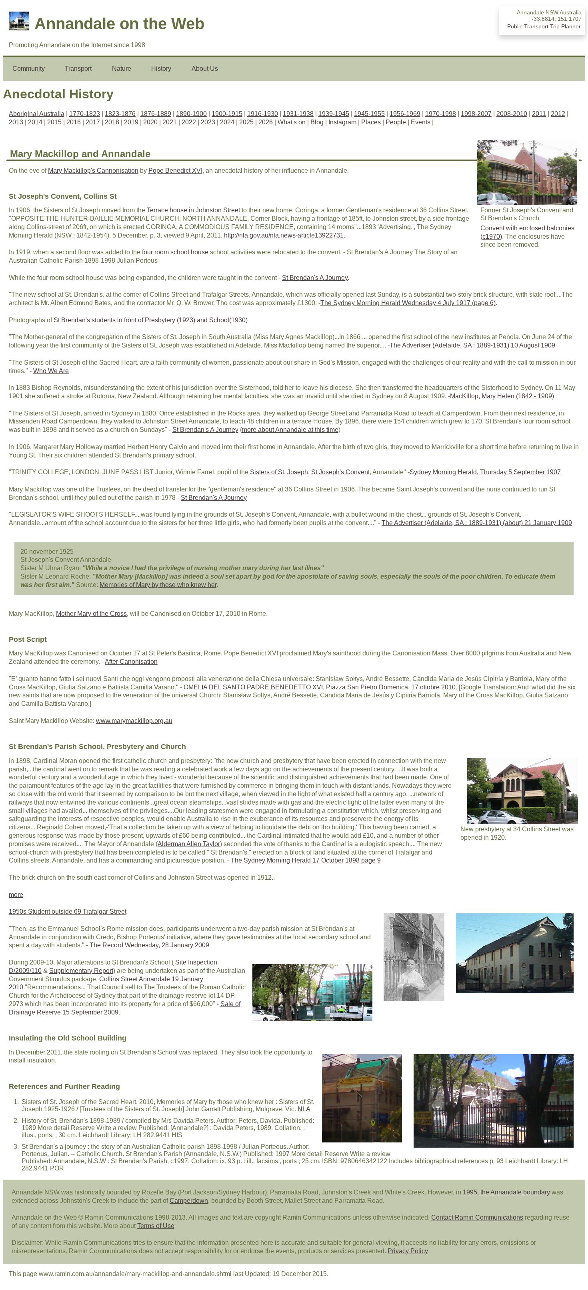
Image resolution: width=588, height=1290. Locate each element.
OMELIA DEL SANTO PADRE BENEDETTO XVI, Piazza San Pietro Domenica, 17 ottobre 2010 (320, 687)
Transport (78, 68)
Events (420, 122)
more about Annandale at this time (290, 429)
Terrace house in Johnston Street (193, 210)
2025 (246, 122)
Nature (121, 68)
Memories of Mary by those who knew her (158, 584)
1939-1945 (333, 113)
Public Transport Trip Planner (544, 26)
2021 (169, 122)
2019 (131, 122)
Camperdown (189, 1200)
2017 (93, 122)
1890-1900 (191, 113)
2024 (227, 122)
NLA (304, 1109)
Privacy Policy (408, 1251)
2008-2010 (511, 113)
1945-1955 (369, 113)
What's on (292, 122)
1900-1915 (227, 113)
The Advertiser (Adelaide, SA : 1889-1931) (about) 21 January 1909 (477, 522)
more (16, 894)
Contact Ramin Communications (477, 1217)
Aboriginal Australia (36, 113)
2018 (112, 122)
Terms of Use (155, 1225)
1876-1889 (155, 113)
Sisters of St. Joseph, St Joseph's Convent (310, 472)
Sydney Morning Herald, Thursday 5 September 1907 (485, 472)
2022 (189, 122)
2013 (16, 122)
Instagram (342, 122)
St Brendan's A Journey (315, 277)
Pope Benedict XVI (175, 170)
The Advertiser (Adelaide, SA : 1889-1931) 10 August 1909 (472, 345)
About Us (205, 68)
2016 (73, 122)
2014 (35, 122)
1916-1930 (262, 113)
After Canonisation (131, 661)
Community (28, 68)
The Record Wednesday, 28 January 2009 (149, 945)
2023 (208, 122)
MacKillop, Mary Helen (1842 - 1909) (502, 396)
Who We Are (51, 370)
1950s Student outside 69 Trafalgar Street (67, 911)
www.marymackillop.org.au (134, 720)
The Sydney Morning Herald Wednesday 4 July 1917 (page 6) (408, 303)
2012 (558, 113)
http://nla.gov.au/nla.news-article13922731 (284, 235)
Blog (317, 122)
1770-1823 (84, 113)
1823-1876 (120, 113)
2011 (539, 113)
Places (371, 122)
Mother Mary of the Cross (91, 613)
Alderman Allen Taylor (189, 844)
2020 (150, 122)
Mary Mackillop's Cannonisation (93, 170)
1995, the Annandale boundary (506, 1192)
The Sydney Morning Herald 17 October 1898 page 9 (306, 860)
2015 (54, 122)
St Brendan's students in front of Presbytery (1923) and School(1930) (151, 320)
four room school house (175, 252)
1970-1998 (440, 113)
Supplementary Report (81, 970)
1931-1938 (298, 113)
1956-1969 (405, 113)
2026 (265, 122)
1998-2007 (476, 113)
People (396, 122)
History (161, 68)
